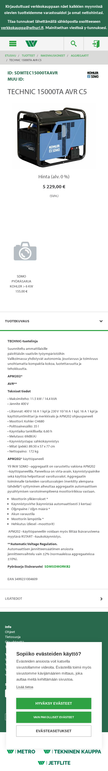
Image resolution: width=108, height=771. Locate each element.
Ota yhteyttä (14, 642)
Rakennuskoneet (53, 55)
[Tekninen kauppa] (72, 751)
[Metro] (21, 751)
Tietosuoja (13, 637)
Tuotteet (28, 55)
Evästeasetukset (54, 731)
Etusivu (10, 55)
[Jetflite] (54, 762)
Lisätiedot (13, 598)
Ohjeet (10, 632)
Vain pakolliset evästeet (53, 717)
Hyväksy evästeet (53, 703)
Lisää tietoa (24, 687)
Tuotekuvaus (17, 321)
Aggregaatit (80, 55)
